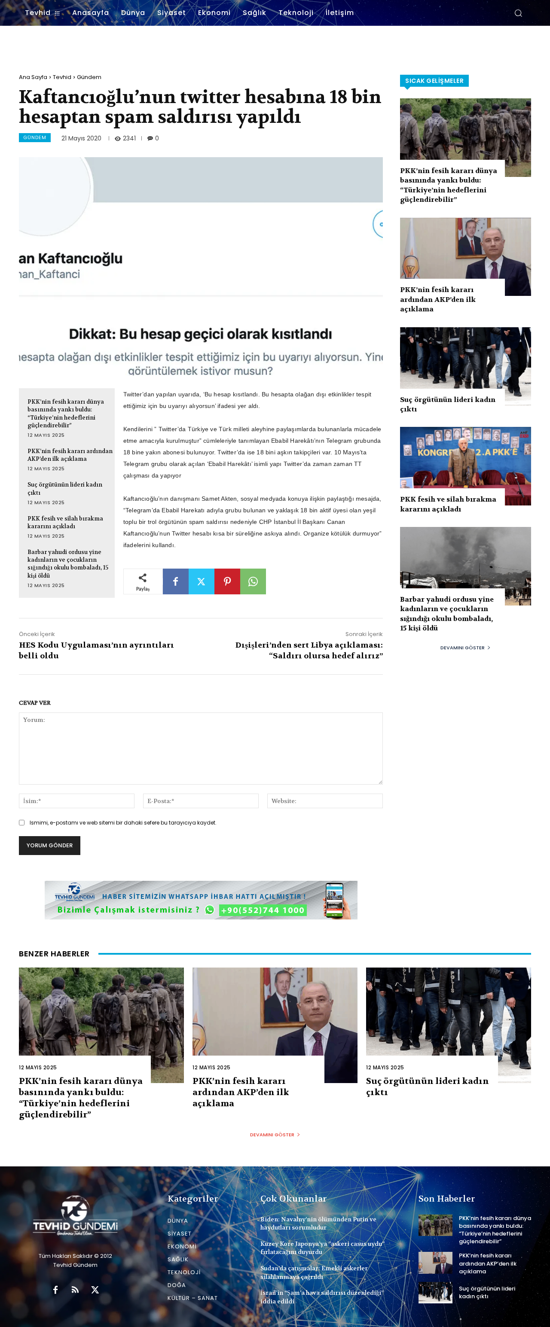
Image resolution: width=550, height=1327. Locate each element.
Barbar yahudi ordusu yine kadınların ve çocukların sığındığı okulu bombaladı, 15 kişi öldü (68, 563)
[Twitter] (201, 581)
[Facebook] (176, 581)
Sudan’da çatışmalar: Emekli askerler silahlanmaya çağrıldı (314, 1272)
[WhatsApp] (253, 581)
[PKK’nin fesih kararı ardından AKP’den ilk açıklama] (465, 257)
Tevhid (62, 77)
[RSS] (75, 1290)
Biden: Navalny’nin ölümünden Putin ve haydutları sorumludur (318, 1223)
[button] (518, 13)
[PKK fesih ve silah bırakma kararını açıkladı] (465, 466)
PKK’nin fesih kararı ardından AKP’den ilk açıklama (70, 455)
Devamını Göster (462, 647)
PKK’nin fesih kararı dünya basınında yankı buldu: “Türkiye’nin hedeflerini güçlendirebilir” (66, 413)
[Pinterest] (227, 581)
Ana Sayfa (33, 77)
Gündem (89, 77)
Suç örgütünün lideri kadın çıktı (487, 1292)
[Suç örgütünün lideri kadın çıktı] (465, 366)
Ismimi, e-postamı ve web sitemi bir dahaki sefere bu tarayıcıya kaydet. (123, 822)
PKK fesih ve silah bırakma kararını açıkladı (65, 522)
